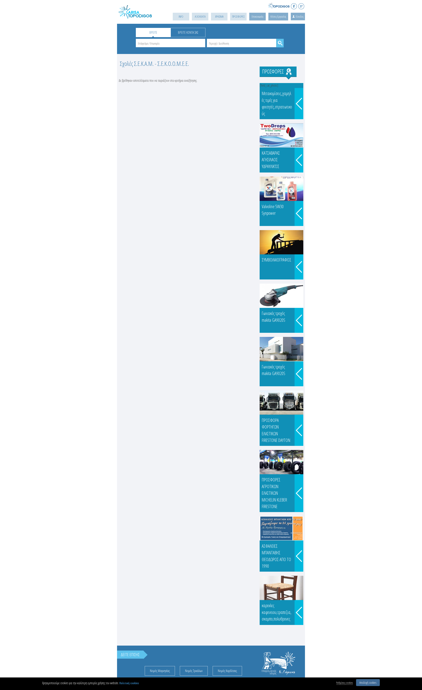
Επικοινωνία (257, 16)
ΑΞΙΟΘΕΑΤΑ (200, 16)
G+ (301, 6)
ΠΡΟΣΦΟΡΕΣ (238, 16)
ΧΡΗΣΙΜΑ (219, 16)
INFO (181, 16)
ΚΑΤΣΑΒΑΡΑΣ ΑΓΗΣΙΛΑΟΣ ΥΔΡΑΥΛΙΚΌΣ (271, 159)
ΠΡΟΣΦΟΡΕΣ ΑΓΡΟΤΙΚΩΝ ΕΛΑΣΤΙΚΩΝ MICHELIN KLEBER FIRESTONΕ (274, 493)
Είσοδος (300, 16)
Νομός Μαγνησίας (160, 671)
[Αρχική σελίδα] (140, 16)
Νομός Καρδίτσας (227, 671)
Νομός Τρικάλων (194, 671)
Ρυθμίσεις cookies (344, 683)
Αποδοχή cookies (368, 682)
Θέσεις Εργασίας (278, 16)
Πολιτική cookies (129, 683)
